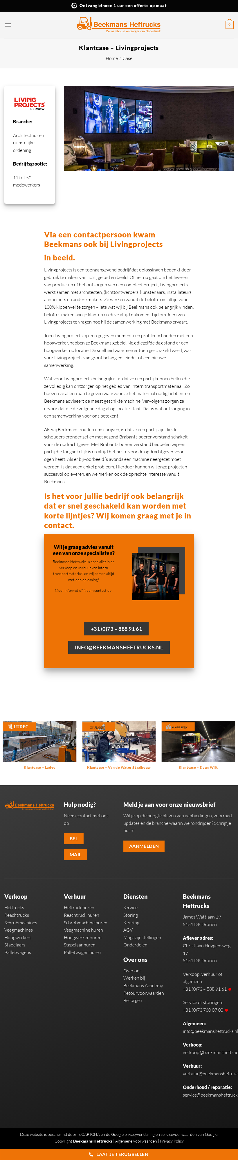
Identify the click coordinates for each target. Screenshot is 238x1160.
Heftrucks (14, 907)
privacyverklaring (140, 1134)
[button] (7, 25)
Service (130, 907)
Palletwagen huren (82, 952)
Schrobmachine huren (85, 922)
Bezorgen (132, 1000)
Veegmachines (18, 930)
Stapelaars (14, 945)
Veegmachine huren (83, 930)
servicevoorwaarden (179, 1134)
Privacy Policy (172, 1140)
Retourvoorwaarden (143, 993)
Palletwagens (17, 952)
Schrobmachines (20, 922)
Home (112, 58)
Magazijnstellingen (142, 937)
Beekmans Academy (143, 985)
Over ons (132, 971)
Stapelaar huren (79, 945)
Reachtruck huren (81, 915)
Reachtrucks (16, 915)
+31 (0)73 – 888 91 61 (205, 989)
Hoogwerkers (17, 937)
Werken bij (134, 978)
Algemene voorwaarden (136, 1140)
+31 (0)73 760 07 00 (203, 1010)
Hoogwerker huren (83, 937)
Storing (130, 915)
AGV (128, 930)
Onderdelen (135, 945)
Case (127, 58)
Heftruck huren (79, 907)
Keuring (131, 922)
